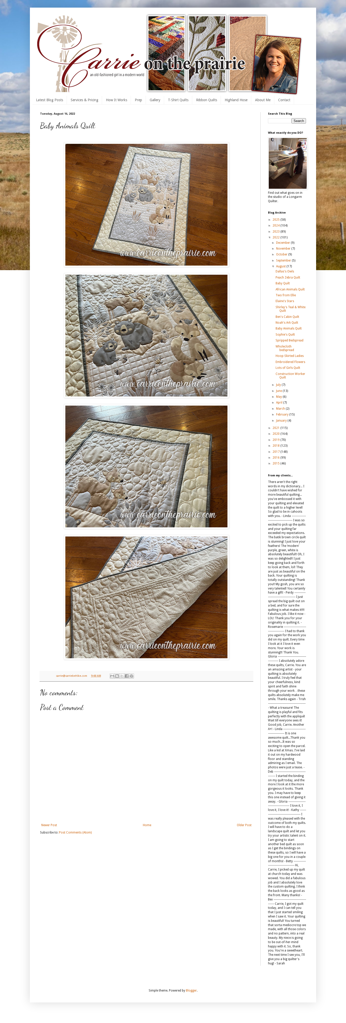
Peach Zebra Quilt (288, 277)
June (279, 391)
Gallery (155, 100)
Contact (284, 100)
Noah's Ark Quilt (287, 322)
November (283, 248)
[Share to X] (121, 676)
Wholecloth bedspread (285, 348)
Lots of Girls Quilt (288, 368)
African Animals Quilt (290, 289)
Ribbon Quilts (206, 100)
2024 (276, 225)
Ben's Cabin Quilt (287, 317)
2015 (276, 463)
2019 (276, 440)
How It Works (116, 100)
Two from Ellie (286, 295)
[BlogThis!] (117, 676)
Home (147, 825)
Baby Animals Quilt (289, 328)
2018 (276, 445)
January (281, 420)
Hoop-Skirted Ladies (290, 356)
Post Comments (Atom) (75, 832)
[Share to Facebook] (126, 676)
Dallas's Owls (285, 271)
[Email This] (112, 676)
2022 (276, 237)
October (282, 254)
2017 (276, 452)
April (279, 402)
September (284, 260)
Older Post (244, 825)
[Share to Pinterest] (131, 676)
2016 (276, 457)
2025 (276, 219)
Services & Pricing (84, 100)
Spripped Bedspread (289, 340)
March (281, 408)
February (282, 414)
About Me (263, 100)
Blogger (191, 990)
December (283, 243)
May (279, 396)
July (279, 385)
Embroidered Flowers (290, 362)
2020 (276, 434)
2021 (276, 428)
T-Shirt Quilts (178, 100)
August (281, 266)
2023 (276, 231)
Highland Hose (236, 100)
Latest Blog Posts (49, 100)
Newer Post (49, 825)
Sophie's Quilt (285, 334)
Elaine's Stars (285, 301)
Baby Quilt (283, 283)
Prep (138, 100)
